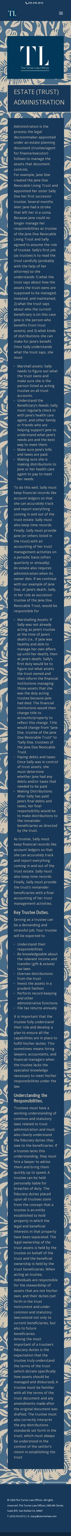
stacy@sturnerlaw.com (43, 1516)
